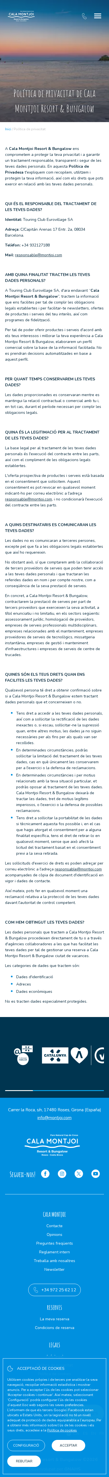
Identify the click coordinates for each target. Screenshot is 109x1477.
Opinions (54, 1234)
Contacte (54, 1226)
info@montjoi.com (54, 1118)
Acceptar (68, 1445)
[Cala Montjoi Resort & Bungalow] (21, 16)
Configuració (26, 1445)
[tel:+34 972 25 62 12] (84, 16)
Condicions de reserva (54, 1327)
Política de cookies (62, 1430)
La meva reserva (54, 1319)
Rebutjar (24, 1461)
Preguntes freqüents (54, 1243)
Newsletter (54, 1269)
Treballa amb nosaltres (54, 1260)
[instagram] (62, 1175)
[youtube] (95, 1175)
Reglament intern (54, 1252)
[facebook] (45, 1175)
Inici (8, 129)
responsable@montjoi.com (38, 255)
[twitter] (79, 1175)
